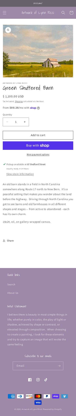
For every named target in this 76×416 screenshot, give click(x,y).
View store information (20, 174)
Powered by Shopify (52, 409)
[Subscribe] (59, 366)
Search (11, 284)
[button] (5, 13)
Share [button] (10, 240)
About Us (12, 293)
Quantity (7, 114)
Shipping (19, 101)
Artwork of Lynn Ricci (32, 409)
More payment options (38, 154)
